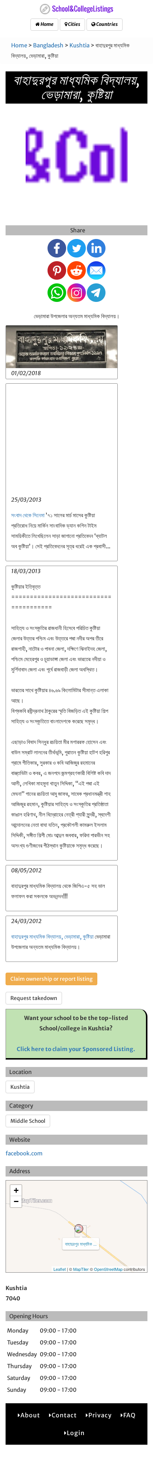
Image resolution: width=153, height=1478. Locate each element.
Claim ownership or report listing (51, 979)
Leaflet (59, 1269)
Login (76, 1433)
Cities (73, 24)
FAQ (129, 1415)
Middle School (27, 1121)
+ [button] (16, 1190)
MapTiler (81, 1269)
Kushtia (79, 45)
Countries (106, 24)
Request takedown (33, 998)
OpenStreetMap (108, 1269)
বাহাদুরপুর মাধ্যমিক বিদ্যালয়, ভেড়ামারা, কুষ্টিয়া (52, 936)
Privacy (100, 1415)
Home (46, 24)
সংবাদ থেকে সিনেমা (28, 515)
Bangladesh (48, 45)
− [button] (16, 1201)
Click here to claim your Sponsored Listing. (76, 1049)
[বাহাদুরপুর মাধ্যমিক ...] (78, 1228)
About (30, 1415)
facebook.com (24, 1153)
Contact (64, 1415)
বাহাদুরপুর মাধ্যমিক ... (81, 1243)
